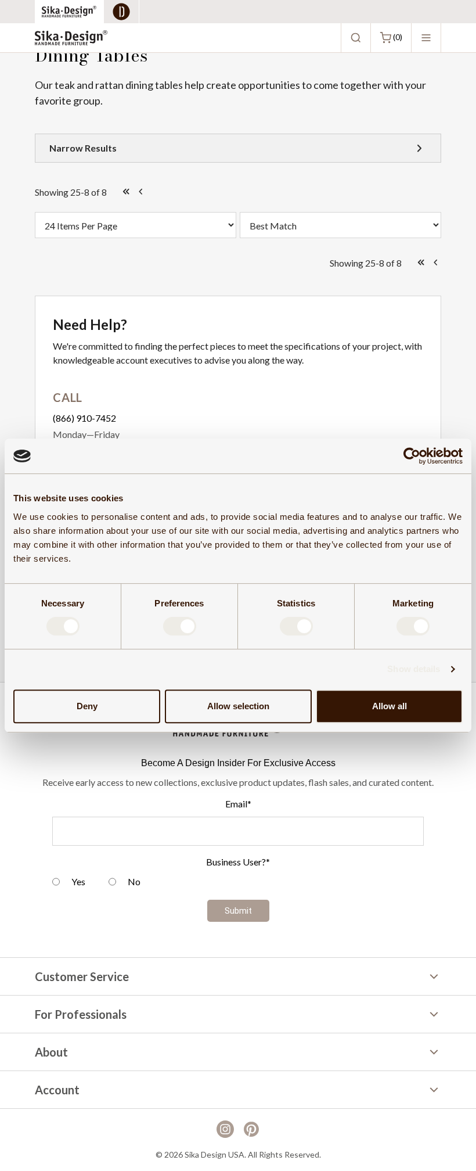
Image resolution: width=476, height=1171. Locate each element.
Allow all (389, 706)
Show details (413, 669)
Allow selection (238, 706)
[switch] (179, 626)
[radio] (68, 883)
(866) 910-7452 (84, 417)
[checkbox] (238, 883)
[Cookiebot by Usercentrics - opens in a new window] (412, 456)
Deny (87, 706)
